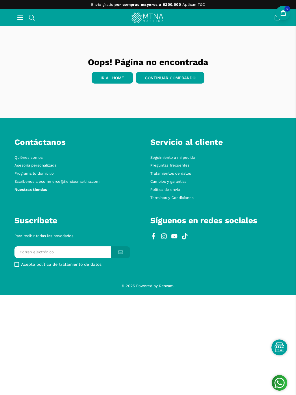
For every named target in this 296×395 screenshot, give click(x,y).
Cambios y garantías (168, 181)
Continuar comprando (170, 77)
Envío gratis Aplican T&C (148, 4)
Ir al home (112, 77)
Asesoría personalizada (35, 165)
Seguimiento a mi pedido (172, 157)
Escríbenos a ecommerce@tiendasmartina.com (56, 181)
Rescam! (167, 286)
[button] (20, 17)
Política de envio (165, 189)
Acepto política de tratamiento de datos (61, 264)
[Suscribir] (120, 252)
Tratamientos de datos (170, 173)
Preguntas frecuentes (170, 165)
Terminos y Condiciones (172, 197)
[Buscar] (32, 17)
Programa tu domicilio (34, 173)
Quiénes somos (28, 157)
